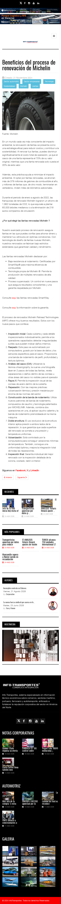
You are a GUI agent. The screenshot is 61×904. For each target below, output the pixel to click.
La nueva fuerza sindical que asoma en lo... (19, 602)
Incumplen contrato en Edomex (14, 588)
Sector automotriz (11, 81)
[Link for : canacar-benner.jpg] (30, 23)
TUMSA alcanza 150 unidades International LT (49, 542)
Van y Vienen (10, 608)
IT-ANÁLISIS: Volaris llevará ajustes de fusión (29, 542)
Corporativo (10, 594)
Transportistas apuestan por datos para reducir (10, 542)
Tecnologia (49, 81)
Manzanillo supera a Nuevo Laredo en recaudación (10, 557)
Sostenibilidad (9, 86)
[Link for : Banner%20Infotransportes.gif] (30, 18)
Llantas (35, 86)
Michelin (23, 86)
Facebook (21, 470)
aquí (14, 297)
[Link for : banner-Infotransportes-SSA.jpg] (30, 12)
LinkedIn (34, 470)
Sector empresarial (32, 81)
